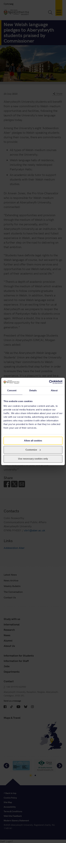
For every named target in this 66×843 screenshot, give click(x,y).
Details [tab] (33, 390)
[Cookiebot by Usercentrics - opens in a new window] (49, 382)
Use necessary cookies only (33, 459)
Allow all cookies (33, 440)
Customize (31, 449)
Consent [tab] (11, 390)
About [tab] (54, 390)
